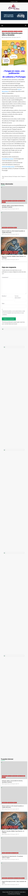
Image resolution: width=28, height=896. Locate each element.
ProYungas (15, 176)
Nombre (4, 296)
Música (15, 227)
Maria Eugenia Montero (7, 37)
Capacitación (10, 31)
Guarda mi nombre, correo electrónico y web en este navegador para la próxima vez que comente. (13, 312)
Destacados (15, 200)
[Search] (26, 25)
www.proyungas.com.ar (8, 166)
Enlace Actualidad (21, 200)
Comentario (5, 277)
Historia (3, 202)
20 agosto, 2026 (14, 259)
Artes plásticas (5, 251)
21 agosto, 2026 (14, 234)
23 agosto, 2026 (14, 783)
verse (19, 89)
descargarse (5, 91)
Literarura (20, 31)
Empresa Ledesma (8, 176)
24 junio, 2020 (15, 37)
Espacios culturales (13, 827)
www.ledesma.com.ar (7, 158)
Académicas (4, 31)
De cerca (15, 31)
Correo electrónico (18, 296)
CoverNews (10, 893)
